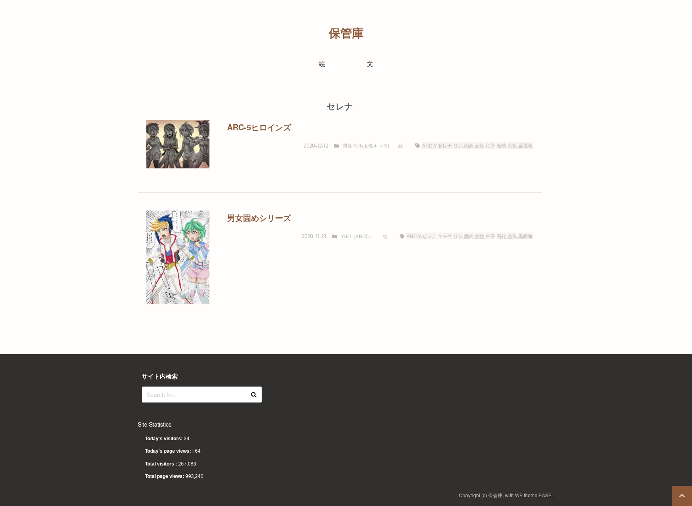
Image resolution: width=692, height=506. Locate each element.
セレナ (445, 145)
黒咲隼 (525, 236)
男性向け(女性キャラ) (366, 145)
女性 (480, 145)
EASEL (546, 495)
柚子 (490, 145)
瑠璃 (501, 145)
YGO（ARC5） (357, 236)
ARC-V (429, 145)
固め (469, 145)
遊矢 (512, 236)
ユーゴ (445, 236)
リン (458, 145)
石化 (512, 145)
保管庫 (346, 32)
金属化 (525, 145)
